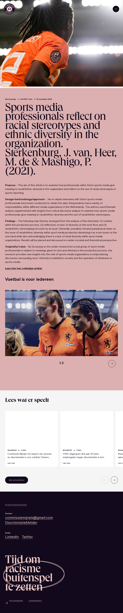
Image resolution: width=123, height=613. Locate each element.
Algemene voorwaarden (14, 600)
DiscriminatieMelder (21, 523)
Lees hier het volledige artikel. (23, 268)
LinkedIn (12, 537)
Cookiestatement (35, 600)
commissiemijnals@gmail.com (29, 518)
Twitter (27, 537)
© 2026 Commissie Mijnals (16, 505)
